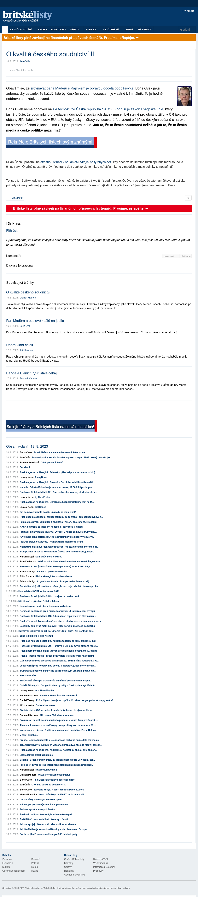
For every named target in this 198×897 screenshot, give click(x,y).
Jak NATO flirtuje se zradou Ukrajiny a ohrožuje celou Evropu (53, 829)
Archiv (42, 29)
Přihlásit (188, 11)
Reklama (69, 870)
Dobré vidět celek (19, 344)
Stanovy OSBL (100, 859)
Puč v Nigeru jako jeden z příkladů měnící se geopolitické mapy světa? (74, 700)
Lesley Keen (26, 477)
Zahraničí (7, 859)
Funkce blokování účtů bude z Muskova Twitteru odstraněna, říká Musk (58, 522)
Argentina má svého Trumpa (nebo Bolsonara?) (63, 581)
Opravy (68, 866)
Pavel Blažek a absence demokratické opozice (59, 452)
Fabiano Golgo (27, 571)
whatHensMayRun (45, 690)
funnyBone (41, 477)
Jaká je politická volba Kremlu (36, 635)
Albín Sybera (27, 576)
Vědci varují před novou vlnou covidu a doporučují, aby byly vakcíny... (58, 665)
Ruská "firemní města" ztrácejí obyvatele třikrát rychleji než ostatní (57, 655)
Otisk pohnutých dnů (52, 462)
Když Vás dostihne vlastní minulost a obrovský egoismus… (70, 561)
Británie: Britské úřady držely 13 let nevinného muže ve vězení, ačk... (57, 759)
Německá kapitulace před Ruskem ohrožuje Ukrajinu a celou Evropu (57, 611)
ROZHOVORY (58, 29)
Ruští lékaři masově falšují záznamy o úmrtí (44, 819)
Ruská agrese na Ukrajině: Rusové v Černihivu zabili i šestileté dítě (56, 482)
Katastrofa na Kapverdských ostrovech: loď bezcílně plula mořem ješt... (59, 546)
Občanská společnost (13, 870)
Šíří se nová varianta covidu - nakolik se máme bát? (48, 512)
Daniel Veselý (27, 700)
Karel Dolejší (27, 556)
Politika (35, 862)
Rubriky (91, 29)
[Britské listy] (51, 143)
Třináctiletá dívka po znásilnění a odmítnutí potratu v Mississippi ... (56, 680)
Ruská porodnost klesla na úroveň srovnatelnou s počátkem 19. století (58, 650)
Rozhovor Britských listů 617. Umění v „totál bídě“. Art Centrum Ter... (56, 631)
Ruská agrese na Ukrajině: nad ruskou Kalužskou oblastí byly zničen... (58, 750)
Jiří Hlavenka (26, 350)
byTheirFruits (42, 497)
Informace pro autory (104, 866)
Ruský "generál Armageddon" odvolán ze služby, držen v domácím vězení (60, 621)
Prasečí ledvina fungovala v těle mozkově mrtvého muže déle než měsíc (59, 740)
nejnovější (170, 256)
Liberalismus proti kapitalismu (36, 755)
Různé (34, 870)
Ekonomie (7, 862)
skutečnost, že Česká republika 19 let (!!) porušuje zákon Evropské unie (108, 108)
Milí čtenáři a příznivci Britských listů (38, 601)
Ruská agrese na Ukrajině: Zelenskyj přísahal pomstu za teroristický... (58, 472)
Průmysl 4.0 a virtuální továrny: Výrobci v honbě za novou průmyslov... (58, 531)
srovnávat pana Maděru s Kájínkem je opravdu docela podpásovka (82, 87)
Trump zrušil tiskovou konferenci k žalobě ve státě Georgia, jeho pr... (57, 551)
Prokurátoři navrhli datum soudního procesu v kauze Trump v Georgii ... (59, 720)
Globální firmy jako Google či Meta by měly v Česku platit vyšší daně (57, 685)
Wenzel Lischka (28, 794)
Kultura (6, 866)
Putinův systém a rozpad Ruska (37, 809)
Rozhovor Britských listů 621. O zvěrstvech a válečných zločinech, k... (58, 492)
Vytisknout (16, 197)
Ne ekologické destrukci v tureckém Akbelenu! (45, 606)
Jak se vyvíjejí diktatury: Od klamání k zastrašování (48, 824)
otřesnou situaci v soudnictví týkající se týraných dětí (76, 162)
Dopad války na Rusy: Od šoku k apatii (41, 799)
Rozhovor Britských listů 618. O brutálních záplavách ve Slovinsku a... (58, 616)
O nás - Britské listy (74, 859)
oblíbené (185, 256)
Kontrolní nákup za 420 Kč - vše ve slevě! (61, 794)
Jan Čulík (25, 61)
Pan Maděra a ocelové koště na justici (35, 320)
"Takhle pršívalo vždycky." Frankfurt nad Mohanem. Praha (52, 541)
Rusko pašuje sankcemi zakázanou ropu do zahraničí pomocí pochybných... (61, 517)
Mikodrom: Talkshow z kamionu (57, 715)
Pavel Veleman (28, 561)
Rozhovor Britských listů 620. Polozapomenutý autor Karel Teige (55, 566)
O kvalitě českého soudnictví (28, 291)
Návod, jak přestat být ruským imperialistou (44, 804)
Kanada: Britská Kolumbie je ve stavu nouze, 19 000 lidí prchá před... (57, 487)
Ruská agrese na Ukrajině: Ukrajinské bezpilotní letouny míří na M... (57, 502)
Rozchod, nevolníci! (46, 769)
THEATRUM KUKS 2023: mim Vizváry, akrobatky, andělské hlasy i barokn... (61, 744)
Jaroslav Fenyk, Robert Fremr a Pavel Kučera (59, 789)
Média (34, 866)
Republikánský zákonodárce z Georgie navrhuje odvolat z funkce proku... (60, 586)
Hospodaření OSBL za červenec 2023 (39, 591)
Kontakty (68, 862)
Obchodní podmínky (74, 874)
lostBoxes (40, 507)
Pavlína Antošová (29, 462)
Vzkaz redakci (100, 862)
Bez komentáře (28, 675)
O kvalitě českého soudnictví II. (49, 784)
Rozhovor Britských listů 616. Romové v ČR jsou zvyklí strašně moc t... (59, 646)
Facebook (25, 467)
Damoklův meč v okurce (48, 556)
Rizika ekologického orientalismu (53, 576)
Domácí (35, 859)
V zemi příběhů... (29, 735)
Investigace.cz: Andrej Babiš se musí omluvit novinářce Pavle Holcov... (58, 730)
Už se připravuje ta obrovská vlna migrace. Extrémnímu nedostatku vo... (59, 660)
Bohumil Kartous (28, 378)
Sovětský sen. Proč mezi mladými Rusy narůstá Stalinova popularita (57, 626)
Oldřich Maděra (28, 297)
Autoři (129, 29)
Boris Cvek (25, 325)
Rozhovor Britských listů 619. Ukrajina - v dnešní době (49, 596)
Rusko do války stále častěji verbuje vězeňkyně (46, 814)
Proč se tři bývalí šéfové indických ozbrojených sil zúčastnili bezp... (56, 764)
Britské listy (29, 16)
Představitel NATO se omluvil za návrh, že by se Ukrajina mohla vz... (57, 710)
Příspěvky (145, 29)
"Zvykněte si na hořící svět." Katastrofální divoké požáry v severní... (57, 536)
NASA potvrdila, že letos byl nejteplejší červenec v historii (51, 526)
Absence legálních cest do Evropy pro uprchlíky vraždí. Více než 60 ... (58, 725)
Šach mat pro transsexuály (52, 571)
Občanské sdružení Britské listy (40, 887)
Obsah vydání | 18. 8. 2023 (27, 446)
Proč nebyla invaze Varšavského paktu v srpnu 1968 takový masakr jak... (72, 457)
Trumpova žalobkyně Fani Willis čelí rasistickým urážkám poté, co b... (58, 670)
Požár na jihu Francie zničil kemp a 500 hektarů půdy (48, 834)
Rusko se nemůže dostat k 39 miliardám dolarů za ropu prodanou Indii (58, 640)
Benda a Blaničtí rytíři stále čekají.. (33, 372)
